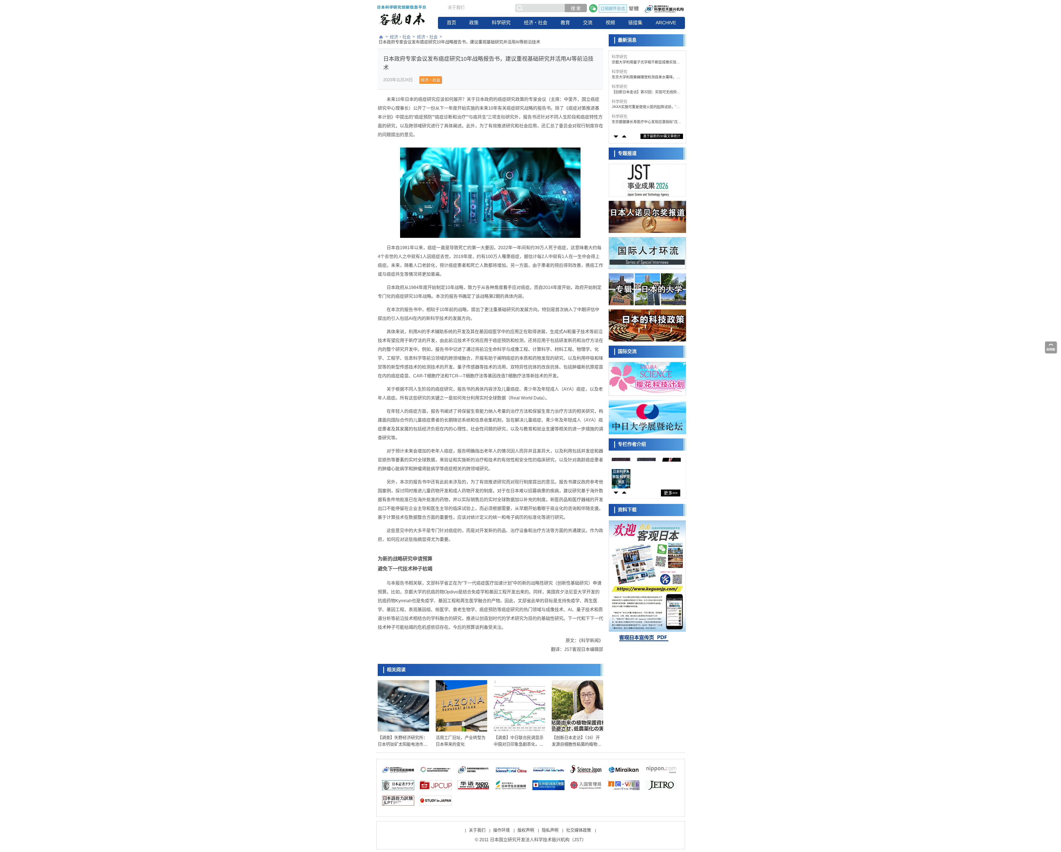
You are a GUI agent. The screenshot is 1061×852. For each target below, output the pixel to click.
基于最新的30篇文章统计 (661, 136)
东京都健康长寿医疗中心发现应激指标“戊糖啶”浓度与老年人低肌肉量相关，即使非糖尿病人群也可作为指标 (646, 122)
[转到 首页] (381, 37)
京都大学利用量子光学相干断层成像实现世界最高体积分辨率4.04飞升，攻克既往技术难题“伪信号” (646, 62)
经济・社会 (535, 22)
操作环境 (501, 830)
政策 (474, 22)
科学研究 (501, 22)
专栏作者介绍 (632, 444)
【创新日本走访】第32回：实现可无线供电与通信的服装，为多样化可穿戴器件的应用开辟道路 (646, 92)
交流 (587, 22)
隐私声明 (550, 830)
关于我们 (456, 7)
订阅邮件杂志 (612, 8)
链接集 (635, 22)
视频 (610, 22)
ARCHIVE (666, 22)
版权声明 (526, 830)
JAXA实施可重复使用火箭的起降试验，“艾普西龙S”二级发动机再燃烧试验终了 (646, 107)
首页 (451, 22)
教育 (565, 22)
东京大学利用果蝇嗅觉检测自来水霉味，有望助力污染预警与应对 (646, 77)
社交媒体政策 (578, 830)
